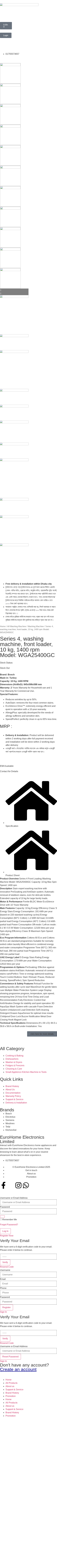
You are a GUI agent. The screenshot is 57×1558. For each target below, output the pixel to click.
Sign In (3, 1312)
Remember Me (9, 1219)
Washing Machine (36, 626)
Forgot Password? (9, 1224)
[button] (42, 1034)
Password (5, 1207)
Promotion (11, 1396)
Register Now (6, 1235)
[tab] (31, 803)
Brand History (12, 1393)
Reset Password (10, 1356)
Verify (5, 1262)
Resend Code (7, 1267)
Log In (5, 1231)
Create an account (18, 1369)
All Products (11, 1383)
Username (5, 1270)
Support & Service (14, 1389)
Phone (3, 1288)
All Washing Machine (16, 626)
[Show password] (2, 1216)
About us (10, 1386)
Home (3, 626)
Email (3, 1279)
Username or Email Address (14, 1198)
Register (6, 1307)
